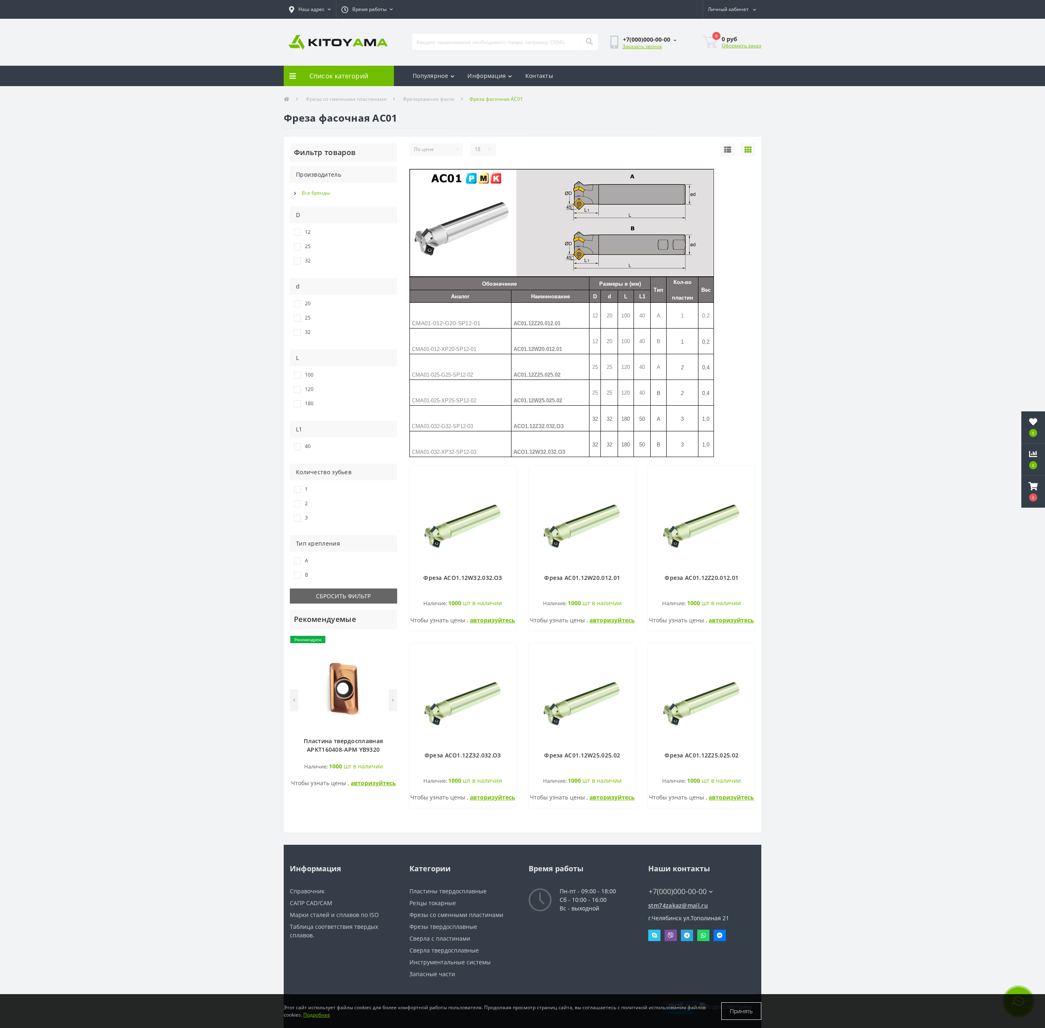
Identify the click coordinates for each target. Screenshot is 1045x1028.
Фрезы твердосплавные (443, 926)
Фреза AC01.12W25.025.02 (582, 755)
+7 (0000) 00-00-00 (673, 879)
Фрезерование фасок (428, 98)
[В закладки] (386, 640)
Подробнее (316, 1014)
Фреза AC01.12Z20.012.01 (701, 578)
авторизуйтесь (373, 783)
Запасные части (432, 974)
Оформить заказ (741, 45)
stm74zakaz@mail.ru (678, 905)
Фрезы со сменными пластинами (346, 98)
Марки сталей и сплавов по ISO (334, 915)
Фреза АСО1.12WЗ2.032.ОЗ (462, 578)
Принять (741, 1011)
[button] (310, 9)
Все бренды (316, 192)
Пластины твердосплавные (448, 891)
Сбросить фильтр (343, 596)
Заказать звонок (642, 46)
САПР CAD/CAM (311, 903)
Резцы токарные (432, 903)
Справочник (307, 891)
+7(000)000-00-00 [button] (678, 891)
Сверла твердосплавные (444, 950)
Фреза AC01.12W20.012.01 (582, 578)
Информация (486, 76)
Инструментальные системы (450, 962)
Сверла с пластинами (439, 938)
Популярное (430, 76)
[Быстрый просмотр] (386, 664)
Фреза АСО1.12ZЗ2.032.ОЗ (463, 755)
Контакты (539, 76)
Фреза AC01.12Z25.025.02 (701, 755)
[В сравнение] (386, 652)
